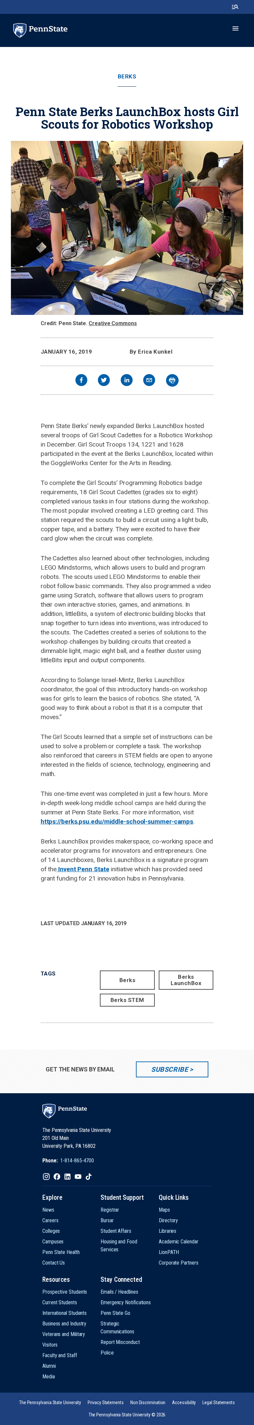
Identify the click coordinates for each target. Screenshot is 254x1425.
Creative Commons (113, 323)
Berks (127, 76)
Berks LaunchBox (186, 979)
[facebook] (81, 381)
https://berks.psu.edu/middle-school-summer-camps (117, 821)
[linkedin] (127, 381)
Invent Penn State (83, 869)
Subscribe (169, 1069)
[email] (149, 381)
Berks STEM (127, 1000)
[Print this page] (172, 380)
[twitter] (104, 381)
